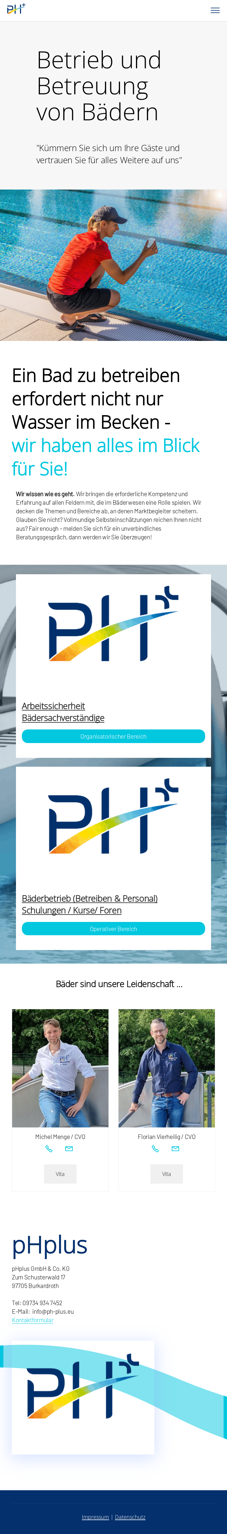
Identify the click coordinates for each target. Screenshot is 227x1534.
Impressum (95, 1516)
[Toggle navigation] (215, 10)
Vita (60, 1173)
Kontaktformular (32, 1319)
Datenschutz (130, 1516)
